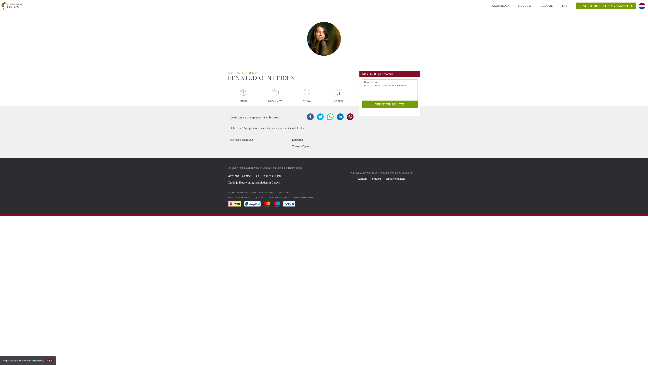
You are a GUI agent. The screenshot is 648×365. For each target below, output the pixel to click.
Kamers (362, 178)
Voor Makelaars (271, 175)
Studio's (376, 178)
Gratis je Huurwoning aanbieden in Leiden (254, 182)
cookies (19, 360)
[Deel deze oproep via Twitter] (320, 116)
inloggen (525, 5)
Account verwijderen (303, 197)
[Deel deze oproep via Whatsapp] (330, 116)
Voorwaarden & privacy (239, 197)
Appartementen (395, 178)
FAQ (565, 5)
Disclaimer (259, 197)
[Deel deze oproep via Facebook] (310, 116)
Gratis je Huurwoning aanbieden (605, 6)
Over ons (233, 175)
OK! (49, 360)
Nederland (284, 192)
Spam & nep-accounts (279, 197)
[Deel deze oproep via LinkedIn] (340, 116)
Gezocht (547, 5)
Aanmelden (500, 5)
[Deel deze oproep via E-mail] (350, 116)
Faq (256, 175)
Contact (246, 175)
